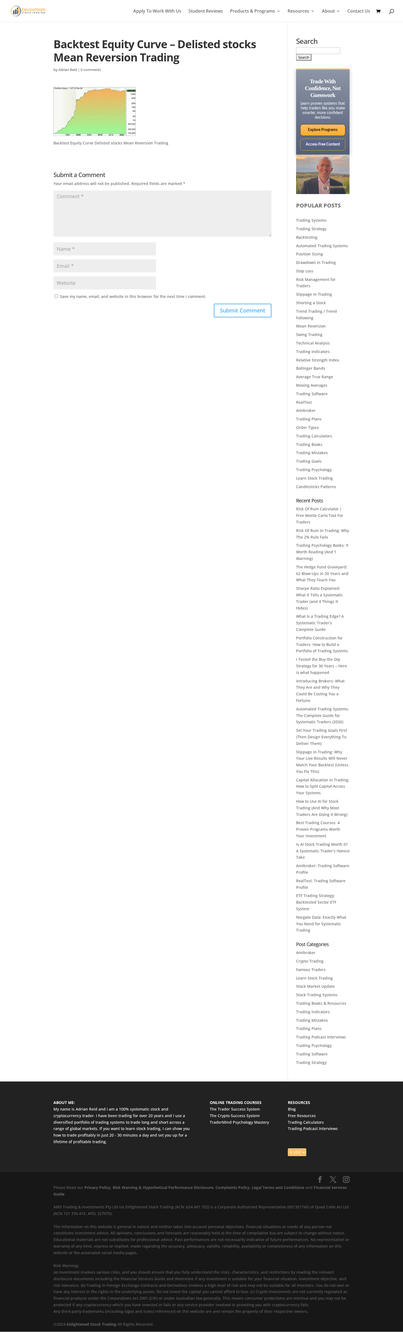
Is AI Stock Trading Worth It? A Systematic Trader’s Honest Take (323, 851)
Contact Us (358, 11)
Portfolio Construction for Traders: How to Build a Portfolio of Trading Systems (322, 644)
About (328, 11)
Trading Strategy (311, 228)
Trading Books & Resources (321, 1003)
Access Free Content (323, 144)
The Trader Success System (235, 1109)
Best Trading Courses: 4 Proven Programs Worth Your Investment (318, 829)
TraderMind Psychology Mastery (239, 1122)
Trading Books (309, 444)
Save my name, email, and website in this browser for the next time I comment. (133, 296)
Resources (298, 11)
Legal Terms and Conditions (278, 1187)
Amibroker (306, 410)
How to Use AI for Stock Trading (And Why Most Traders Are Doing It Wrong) (321, 808)
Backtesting (306, 237)
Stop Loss (304, 271)
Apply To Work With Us (157, 11)
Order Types (307, 427)
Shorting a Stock (311, 302)
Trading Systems (311, 220)
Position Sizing (309, 254)
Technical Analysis (313, 343)
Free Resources (302, 1115)
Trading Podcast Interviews (321, 1037)
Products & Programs (252, 11)
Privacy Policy (97, 1187)
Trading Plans (309, 419)
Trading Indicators (313, 351)
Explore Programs (322, 130)
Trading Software (312, 393)
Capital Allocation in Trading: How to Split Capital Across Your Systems (322, 786)
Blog (292, 1109)
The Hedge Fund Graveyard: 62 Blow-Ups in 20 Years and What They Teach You (322, 573)
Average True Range (314, 376)
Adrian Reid (67, 69)
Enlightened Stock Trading (91, 1324)
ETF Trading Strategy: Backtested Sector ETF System (316, 902)
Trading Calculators (314, 436)
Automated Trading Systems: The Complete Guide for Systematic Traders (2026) (322, 715)
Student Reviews (205, 11)
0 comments (91, 69)
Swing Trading (309, 334)
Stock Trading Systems (316, 994)
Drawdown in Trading (316, 262)
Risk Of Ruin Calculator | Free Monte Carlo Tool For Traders (319, 515)
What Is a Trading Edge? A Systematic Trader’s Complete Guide (320, 623)
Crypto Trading (309, 961)
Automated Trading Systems (322, 245)
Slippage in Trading (314, 294)
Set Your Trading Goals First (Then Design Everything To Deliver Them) (321, 737)
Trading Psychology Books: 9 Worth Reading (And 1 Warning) (322, 552)
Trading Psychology (314, 469)
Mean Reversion (311, 326)
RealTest (304, 402)
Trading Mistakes (312, 452)
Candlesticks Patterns (316, 486)
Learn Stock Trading (314, 478)
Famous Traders (311, 969)
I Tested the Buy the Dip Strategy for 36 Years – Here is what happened (321, 666)
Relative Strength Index (317, 360)
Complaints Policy (231, 1187)
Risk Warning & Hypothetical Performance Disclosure (163, 1187)
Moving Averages (311, 385)
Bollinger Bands (310, 368)
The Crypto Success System (235, 1115)
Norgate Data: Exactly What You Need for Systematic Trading (321, 924)
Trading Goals (309, 461)
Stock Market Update (315, 986)
